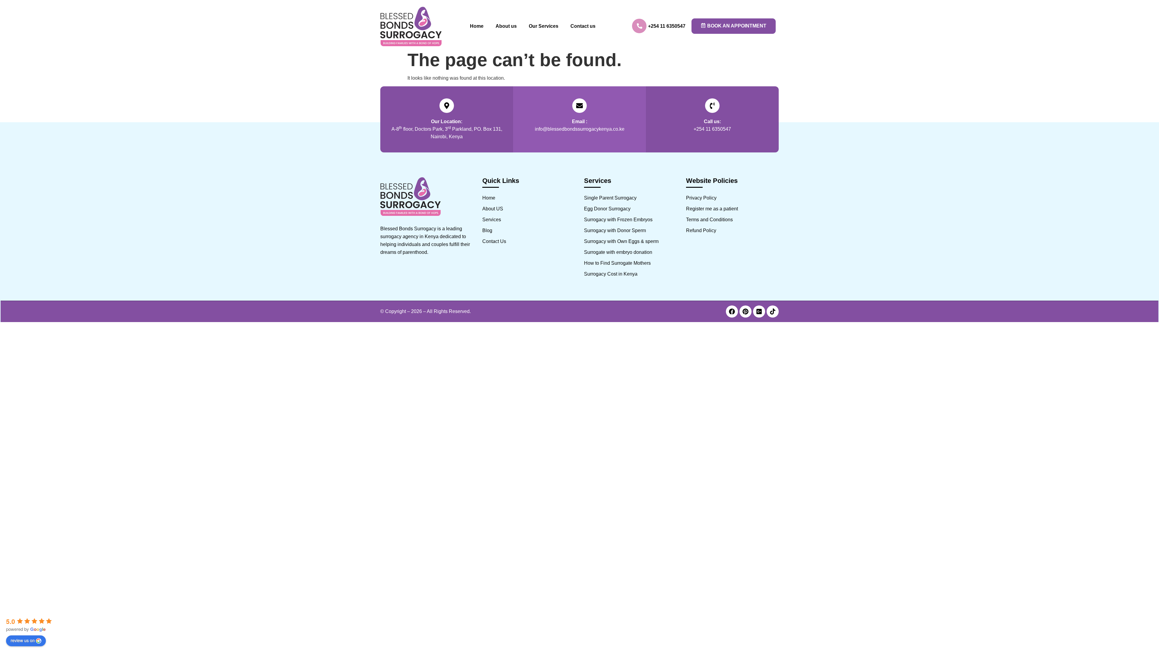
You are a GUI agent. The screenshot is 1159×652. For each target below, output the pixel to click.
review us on (23, 640)
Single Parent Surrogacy (610, 197)
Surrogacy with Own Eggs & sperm (621, 241)
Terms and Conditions (709, 219)
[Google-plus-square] (759, 311)
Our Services (543, 26)
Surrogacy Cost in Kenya (610, 273)
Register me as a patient (712, 208)
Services (491, 219)
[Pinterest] (745, 311)
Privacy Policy (701, 197)
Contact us (582, 26)
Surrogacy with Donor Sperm (615, 230)
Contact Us (494, 241)
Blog (487, 230)
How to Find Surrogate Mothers (617, 263)
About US (492, 208)
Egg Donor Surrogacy (607, 208)
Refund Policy (701, 230)
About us (506, 26)
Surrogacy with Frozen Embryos (618, 219)
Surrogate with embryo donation (618, 252)
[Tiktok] (773, 311)
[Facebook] (732, 311)
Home (477, 26)
